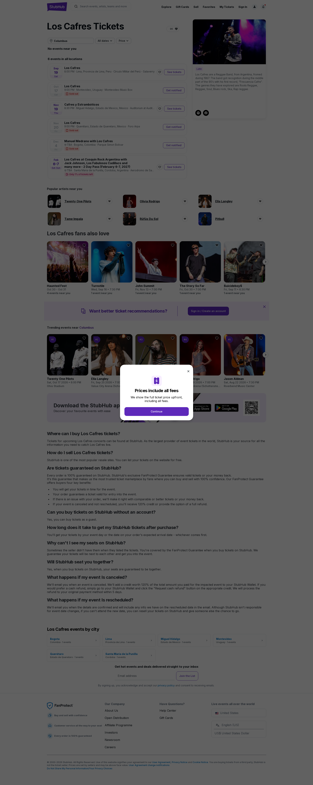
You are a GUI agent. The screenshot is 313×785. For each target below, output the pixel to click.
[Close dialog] (188, 371)
